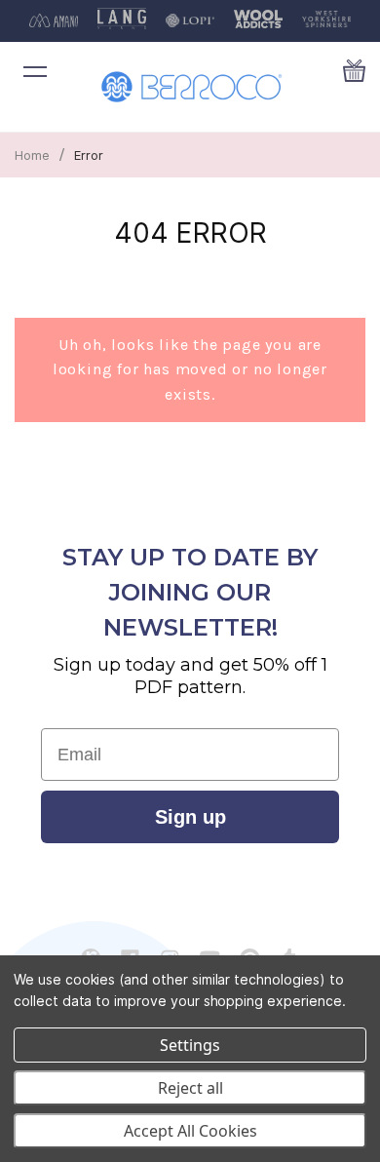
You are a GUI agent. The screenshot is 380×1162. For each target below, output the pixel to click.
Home (32, 155)
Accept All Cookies (190, 1131)
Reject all (190, 1088)
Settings (190, 1045)
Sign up (190, 817)
